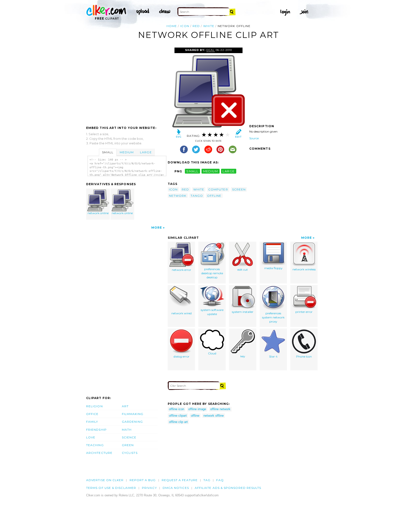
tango (197, 195)
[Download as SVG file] (178, 134)
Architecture (99, 453)
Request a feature (180, 480)
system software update (212, 312)
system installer (242, 312)
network (178, 195)
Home (172, 26)
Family (92, 421)
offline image (197, 409)
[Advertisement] (126, 84)
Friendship (96, 429)
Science (129, 437)
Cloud (212, 353)
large (228, 171)
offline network (220, 409)
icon (184, 26)
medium (210, 171)
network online (98, 213)
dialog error (181, 356)
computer (218, 189)
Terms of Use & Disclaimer (111, 488)
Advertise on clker (105, 480)
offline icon (176, 409)
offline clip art (178, 422)
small (192, 171)
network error (181, 270)
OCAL (210, 50)
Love (90, 437)
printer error (304, 312)
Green (128, 445)
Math (127, 429)
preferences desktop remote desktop (212, 273)
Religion (94, 406)
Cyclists (130, 453)
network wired (181, 313)
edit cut (242, 269)
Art (125, 406)
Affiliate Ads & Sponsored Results (228, 488)
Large (146, 152)
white (208, 26)
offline (214, 195)
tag (206, 480)
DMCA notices (176, 488)
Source (254, 138)
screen (239, 189)
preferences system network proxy (273, 317)
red (196, 26)
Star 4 (273, 356)
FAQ (219, 480)
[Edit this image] (238, 134)
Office (92, 414)
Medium (127, 152)
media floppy (273, 268)
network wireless (304, 269)
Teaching (95, 445)
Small (107, 152)
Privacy (149, 488)
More (156, 227)
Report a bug (143, 480)
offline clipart (178, 415)
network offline (213, 415)
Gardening (132, 421)
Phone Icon (304, 356)
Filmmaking (132, 414)
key (242, 356)
